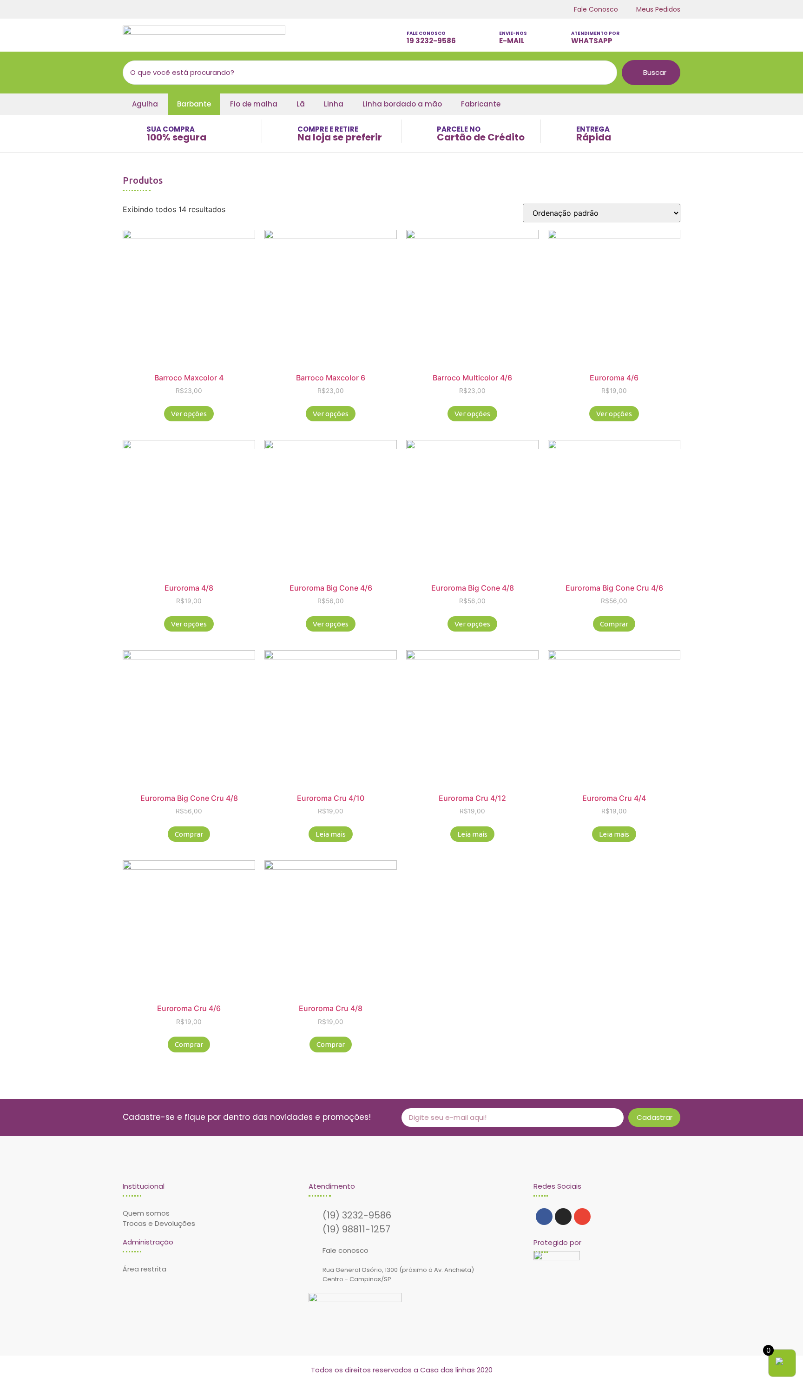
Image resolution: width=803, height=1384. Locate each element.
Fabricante (480, 104)
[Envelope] (582, 1216)
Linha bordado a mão (402, 104)
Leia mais (331, 834)
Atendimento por (595, 33)
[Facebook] (544, 1216)
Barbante (194, 104)
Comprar (614, 624)
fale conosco (426, 33)
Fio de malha (253, 104)
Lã (300, 104)
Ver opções (189, 414)
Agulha (145, 104)
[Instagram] (563, 1216)
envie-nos (513, 33)
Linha (333, 104)
